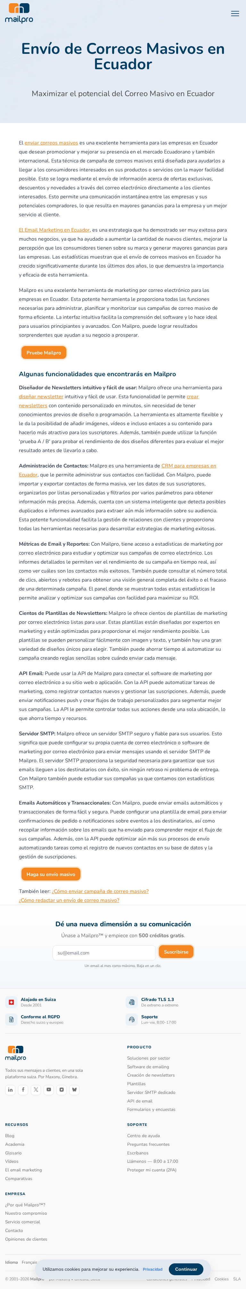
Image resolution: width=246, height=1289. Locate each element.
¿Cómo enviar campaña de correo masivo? (100, 891)
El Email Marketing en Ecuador (54, 230)
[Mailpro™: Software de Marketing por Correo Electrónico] (19, 13)
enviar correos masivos (51, 142)
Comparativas (18, 1179)
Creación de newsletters (151, 1075)
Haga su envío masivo (51, 874)
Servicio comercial (22, 1222)
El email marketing (23, 1170)
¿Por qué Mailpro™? (25, 1205)
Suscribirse (176, 952)
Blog (9, 1136)
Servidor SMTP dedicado (151, 1092)
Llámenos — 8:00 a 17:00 (152, 1161)
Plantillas (136, 1084)
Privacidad (152, 1269)
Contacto (14, 1230)
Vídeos (12, 1161)
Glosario (13, 1153)
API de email (139, 1101)
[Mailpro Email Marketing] (15, 1053)
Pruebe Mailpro (44, 353)
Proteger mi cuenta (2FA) (151, 1170)
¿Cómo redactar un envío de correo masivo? (69, 900)
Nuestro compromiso (26, 1213)
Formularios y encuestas (151, 1109)
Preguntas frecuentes (148, 1144)
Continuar (186, 1269)
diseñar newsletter (41, 396)
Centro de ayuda (143, 1136)
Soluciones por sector (148, 1058)
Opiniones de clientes (26, 1239)
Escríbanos (138, 1153)
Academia (14, 1144)
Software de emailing (148, 1067)
